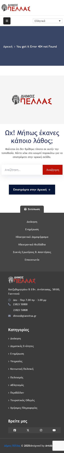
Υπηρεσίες (16, 361)
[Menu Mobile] (7, 20)
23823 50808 (20, 310)
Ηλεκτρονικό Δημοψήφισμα (32, 236)
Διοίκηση (32, 221)
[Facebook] (14, 430)
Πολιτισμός (16, 377)
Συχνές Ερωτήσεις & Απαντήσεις (32, 252)
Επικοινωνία (32, 259)
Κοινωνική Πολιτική (21, 368)
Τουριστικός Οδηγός (22, 400)
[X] (27, 430)
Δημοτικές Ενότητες (22, 346)
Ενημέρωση (32, 229)
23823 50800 (20, 304)
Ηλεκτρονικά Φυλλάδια (32, 244)
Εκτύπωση (34, 209)
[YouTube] (54, 430)
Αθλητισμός (17, 385)
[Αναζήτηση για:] (22, 170)
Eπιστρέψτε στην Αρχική (30, 189)
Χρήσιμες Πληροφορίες (23, 407)
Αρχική (7, 46)
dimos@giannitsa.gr (24, 315)
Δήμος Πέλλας (12, 445)
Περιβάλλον (17, 392)
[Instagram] (41, 430)
